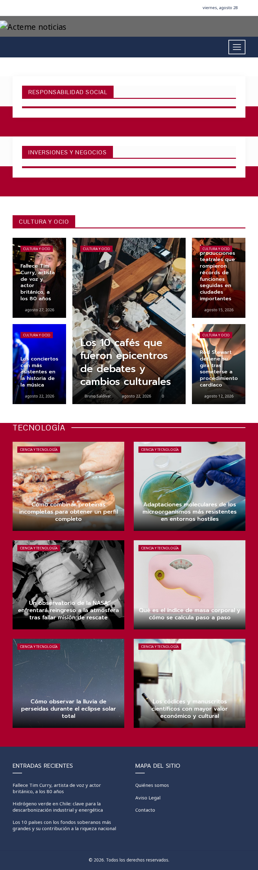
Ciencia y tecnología (39, 449)
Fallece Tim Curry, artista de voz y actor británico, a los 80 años (57, 788)
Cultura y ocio (36, 249)
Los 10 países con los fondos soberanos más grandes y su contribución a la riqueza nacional (64, 825)
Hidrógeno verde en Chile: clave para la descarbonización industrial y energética (58, 806)
